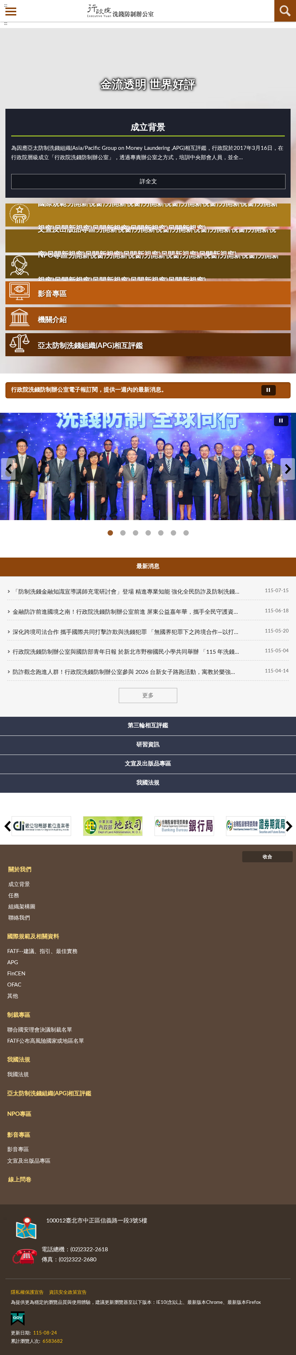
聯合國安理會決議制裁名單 (39, 1030)
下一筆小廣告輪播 (289, 826)
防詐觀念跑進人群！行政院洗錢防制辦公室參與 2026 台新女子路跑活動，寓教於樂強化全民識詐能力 (126, 672)
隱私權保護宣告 (27, 1292)
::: (5, 23)
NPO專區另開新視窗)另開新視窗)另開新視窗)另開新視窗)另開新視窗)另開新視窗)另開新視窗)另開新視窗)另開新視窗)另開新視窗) (158, 268)
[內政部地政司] (113, 826)
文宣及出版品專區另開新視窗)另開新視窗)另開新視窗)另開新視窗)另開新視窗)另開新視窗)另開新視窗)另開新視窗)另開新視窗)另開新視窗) (157, 242)
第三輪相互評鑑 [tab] (148, 725)
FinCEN (16, 973)
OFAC (14, 985)
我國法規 (18, 1060)
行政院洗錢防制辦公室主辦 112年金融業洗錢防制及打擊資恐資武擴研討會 (186, 533)
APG (12, 962)
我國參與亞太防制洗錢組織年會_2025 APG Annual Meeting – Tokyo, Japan (123, 533)
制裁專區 (18, 1015)
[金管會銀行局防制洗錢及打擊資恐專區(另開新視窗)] (184, 826)
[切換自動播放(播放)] (268, 390)
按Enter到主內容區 (27, 6)
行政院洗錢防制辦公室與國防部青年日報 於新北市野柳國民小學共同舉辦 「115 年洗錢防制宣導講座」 (126, 652)
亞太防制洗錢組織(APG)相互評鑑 (90, 345)
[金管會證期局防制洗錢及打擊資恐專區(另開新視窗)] (256, 826)
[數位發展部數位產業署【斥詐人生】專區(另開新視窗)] (41, 826)
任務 (13, 895)
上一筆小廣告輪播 (7, 826)
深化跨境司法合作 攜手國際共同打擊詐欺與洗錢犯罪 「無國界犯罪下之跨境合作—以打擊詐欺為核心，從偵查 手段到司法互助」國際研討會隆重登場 (126, 632)
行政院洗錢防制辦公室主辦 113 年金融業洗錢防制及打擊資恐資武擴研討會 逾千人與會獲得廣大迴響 (148, 533)
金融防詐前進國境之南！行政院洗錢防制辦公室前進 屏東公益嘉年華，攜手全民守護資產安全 (126, 612)
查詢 (285, 11)
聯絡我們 (19, 918)
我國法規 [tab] (148, 783)
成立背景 (148, 127)
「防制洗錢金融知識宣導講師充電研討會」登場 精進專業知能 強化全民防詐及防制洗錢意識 (126, 592)
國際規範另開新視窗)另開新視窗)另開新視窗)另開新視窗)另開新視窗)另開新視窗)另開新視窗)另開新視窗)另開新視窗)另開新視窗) (158, 216)
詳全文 (148, 181)
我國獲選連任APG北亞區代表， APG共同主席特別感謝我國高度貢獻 (161, 533)
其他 (12, 996)
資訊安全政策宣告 (68, 1292)
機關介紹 (52, 319)
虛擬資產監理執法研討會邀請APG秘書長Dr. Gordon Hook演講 (173, 533)
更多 (148, 695)
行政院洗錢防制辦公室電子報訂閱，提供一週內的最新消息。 (89, 390)
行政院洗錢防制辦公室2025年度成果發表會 (110, 533)
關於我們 (19, 869)
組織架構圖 (21, 906)
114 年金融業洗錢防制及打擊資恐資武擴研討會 (135, 533)
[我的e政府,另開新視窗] (18, 1320)
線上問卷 (19, 1179)
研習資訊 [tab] (148, 744)
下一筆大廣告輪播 (287, 469)
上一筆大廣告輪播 (8, 469)
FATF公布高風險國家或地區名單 (45, 1041)
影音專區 (52, 294)
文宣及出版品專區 (29, 1161)
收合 (267, 857)
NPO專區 (19, 1114)
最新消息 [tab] (148, 566)
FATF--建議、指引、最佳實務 (42, 951)
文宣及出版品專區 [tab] (148, 763)
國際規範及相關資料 (33, 936)
